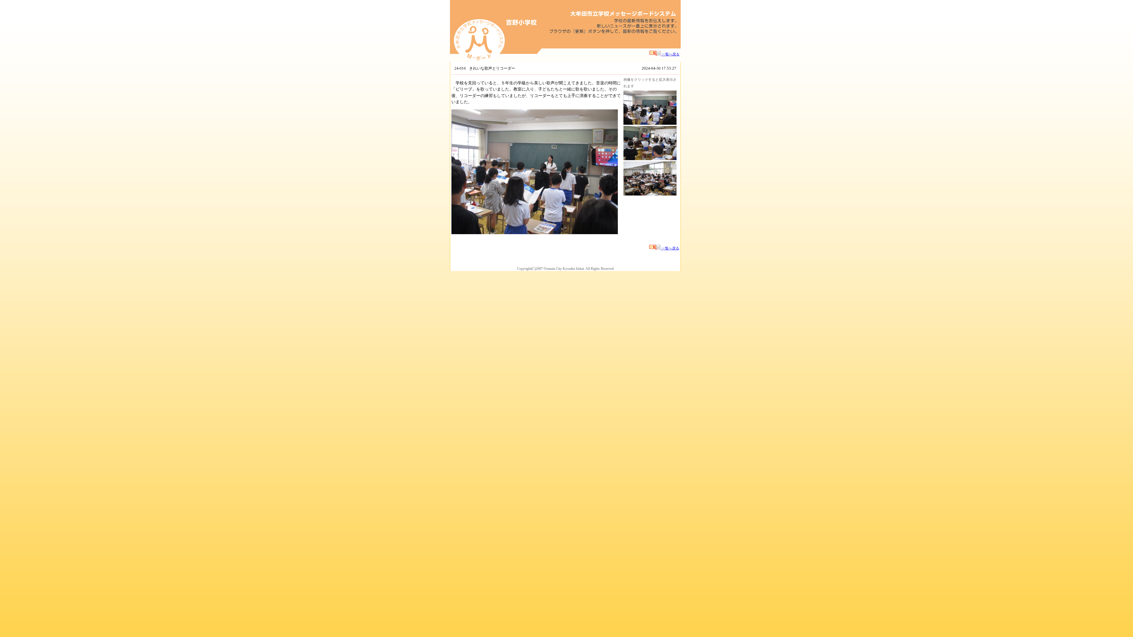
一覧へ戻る (670, 54)
